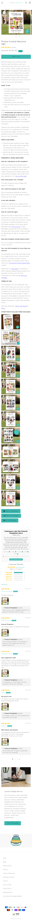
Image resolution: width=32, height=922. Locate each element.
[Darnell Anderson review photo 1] (5, 601)
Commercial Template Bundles (12, 896)
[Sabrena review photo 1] (5, 742)
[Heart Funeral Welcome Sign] (10, 489)
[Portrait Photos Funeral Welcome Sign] (10, 410)
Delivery (5, 869)
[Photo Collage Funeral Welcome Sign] (10, 394)
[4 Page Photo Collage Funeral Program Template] (10, 329)
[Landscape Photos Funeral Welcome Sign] (10, 458)
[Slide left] (12, 37)
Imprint (5, 881)
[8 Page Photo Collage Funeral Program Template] (10, 344)
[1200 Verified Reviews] (16, 846)
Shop (4, 858)
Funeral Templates (17, 918)
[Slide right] (19, 37)
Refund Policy (7, 865)
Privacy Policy (7, 888)
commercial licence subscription (19, 263)
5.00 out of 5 (20, 567)
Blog (4, 862)
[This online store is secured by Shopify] (16, 914)
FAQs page (14, 268)
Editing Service (7, 892)
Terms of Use (7, 884)
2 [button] (15, 759)
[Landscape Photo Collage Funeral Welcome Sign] (10, 473)
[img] (5, 589)
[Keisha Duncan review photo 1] (5, 632)
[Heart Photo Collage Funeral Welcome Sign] (10, 426)
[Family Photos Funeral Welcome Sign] (10, 361)
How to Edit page (20, 176)
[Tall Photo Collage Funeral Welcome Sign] (10, 377)
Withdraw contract (8, 877)
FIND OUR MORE (12, 823)
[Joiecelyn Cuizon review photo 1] (5, 673)
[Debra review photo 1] (5, 706)
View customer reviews (16, 559)
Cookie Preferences (9, 873)
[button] (2, 3)
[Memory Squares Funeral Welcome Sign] (10, 443)
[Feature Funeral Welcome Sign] (10, 506)
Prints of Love (15, 226)
